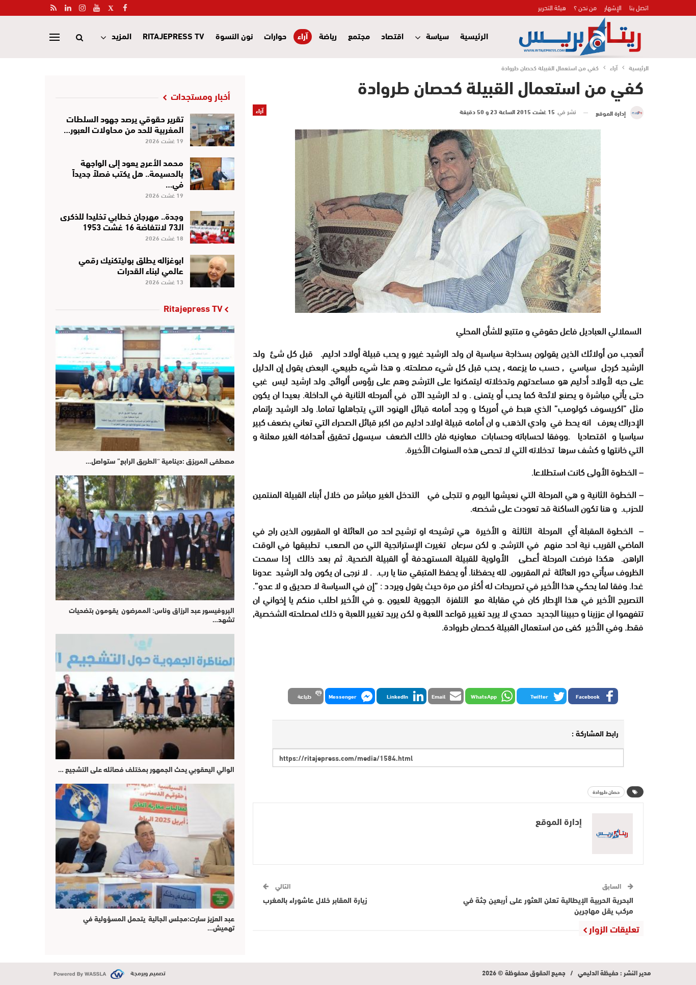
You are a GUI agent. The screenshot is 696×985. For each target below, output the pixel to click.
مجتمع (359, 35)
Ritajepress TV (173, 35)
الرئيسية (474, 35)
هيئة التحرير (552, 7)
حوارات (275, 35)
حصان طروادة (606, 791)
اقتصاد (392, 35)
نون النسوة (234, 35)
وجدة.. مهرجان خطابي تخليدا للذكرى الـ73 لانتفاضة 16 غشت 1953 (121, 220)
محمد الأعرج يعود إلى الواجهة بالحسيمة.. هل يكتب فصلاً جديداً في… (127, 172)
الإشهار (613, 7)
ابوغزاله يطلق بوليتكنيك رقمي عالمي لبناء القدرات (130, 264)
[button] (593, 696)
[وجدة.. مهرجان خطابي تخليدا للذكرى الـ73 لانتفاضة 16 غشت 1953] (212, 227)
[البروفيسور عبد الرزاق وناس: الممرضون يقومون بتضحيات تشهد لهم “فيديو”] (145, 537)
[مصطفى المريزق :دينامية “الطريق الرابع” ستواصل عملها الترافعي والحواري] (145, 388)
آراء (303, 36)
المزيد (121, 35)
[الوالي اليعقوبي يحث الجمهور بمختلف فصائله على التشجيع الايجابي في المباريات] (145, 696)
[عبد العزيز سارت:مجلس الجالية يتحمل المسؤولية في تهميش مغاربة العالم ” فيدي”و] (145, 846)
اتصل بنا (639, 7)
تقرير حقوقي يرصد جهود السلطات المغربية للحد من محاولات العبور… (123, 123)
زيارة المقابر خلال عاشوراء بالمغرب (315, 899)
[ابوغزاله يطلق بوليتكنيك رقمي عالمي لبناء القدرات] (212, 271)
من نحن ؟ (585, 7)
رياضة (328, 35)
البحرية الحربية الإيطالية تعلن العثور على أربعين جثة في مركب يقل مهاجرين (548, 904)
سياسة (437, 35)
